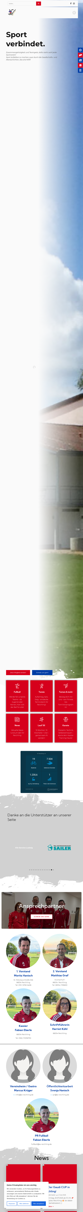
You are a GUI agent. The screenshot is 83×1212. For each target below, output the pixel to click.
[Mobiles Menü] (74, 12)
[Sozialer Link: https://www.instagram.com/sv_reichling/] (73, 3)
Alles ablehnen (24, 1203)
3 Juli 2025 (62, 1195)
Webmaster (51, 1195)
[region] (26, 1195)
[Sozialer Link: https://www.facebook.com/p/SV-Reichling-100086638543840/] (70, 3)
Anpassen (12, 1203)
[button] (29, 869)
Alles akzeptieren (38, 1203)
